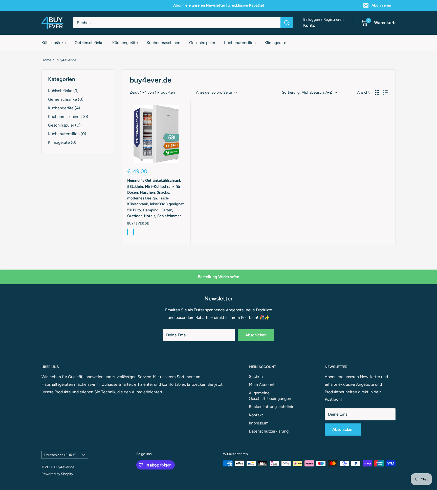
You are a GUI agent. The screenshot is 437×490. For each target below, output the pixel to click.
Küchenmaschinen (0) (68, 116)
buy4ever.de (66, 60)
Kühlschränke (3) (63, 90)
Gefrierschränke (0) (65, 99)
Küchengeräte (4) (64, 108)
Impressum (259, 423)
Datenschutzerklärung (269, 431)
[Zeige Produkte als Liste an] (385, 92)
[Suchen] (286, 22)
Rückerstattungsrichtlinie (271, 406)
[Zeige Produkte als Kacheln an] (377, 92)
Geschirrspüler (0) (64, 125)
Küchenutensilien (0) (67, 133)
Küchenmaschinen (163, 42)
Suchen (256, 376)
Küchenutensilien (240, 42)
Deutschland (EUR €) (60, 455)
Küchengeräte (125, 42)
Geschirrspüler (202, 42)
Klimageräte (275, 42)
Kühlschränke (53, 42)
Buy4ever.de (138, 223)
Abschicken (256, 335)
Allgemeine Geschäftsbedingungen (270, 396)
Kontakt (256, 415)
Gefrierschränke (89, 42)
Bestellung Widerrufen (218, 276)
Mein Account (262, 384)
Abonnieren (381, 5)
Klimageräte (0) (62, 142)
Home (46, 60)
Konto (309, 25)
